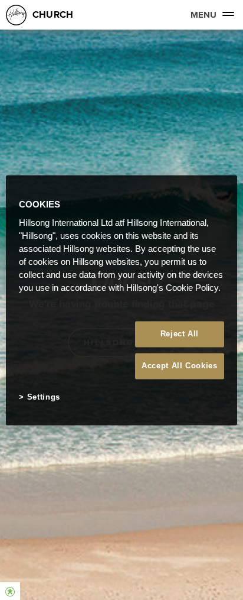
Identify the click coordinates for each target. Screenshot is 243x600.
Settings (43, 397)
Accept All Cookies (180, 366)
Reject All (179, 333)
